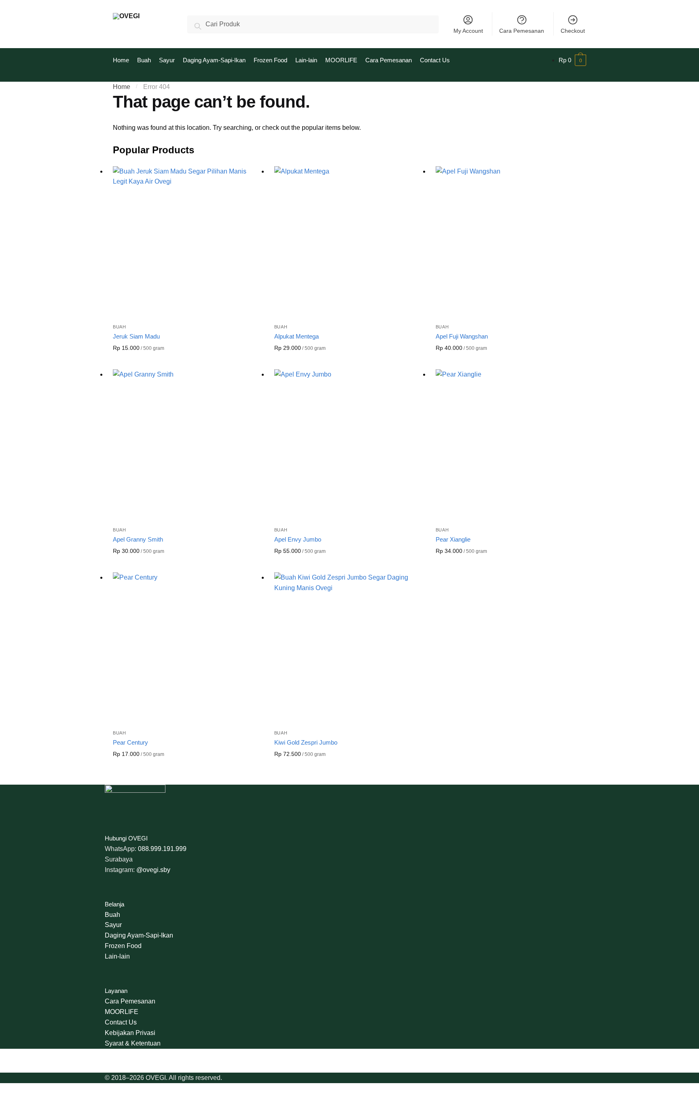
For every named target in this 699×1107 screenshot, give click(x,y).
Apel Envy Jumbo (297, 539)
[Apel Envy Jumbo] (349, 444)
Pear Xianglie (453, 539)
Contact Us (121, 1022)
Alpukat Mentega (296, 336)
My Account (468, 31)
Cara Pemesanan (521, 31)
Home (121, 86)
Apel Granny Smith (138, 539)
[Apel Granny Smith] (187, 444)
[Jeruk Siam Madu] (187, 240)
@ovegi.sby (153, 869)
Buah (119, 326)
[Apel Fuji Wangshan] (510, 240)
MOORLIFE (121, 1011)
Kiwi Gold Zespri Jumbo (305, 742)
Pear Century (130, 742)
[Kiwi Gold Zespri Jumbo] (349, 647)
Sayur (113, 924)
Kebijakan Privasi (130, 1032)
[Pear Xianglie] (510, 444)
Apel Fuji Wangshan (462, 336)
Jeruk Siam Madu (136, 336)
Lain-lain (117, 956)
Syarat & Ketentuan (133, 1043)
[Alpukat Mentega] (349, 240)
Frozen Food (123, 945)
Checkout (573, 31)
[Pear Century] (187, 647)
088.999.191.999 (162, 848)
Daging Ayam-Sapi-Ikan (139, 935)
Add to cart (187, 361)
